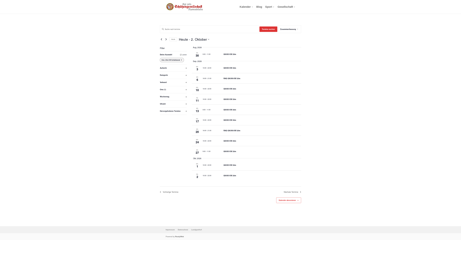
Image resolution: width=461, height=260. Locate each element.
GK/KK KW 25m (230, 54)
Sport (268, 7)
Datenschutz (183, 230)
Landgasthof (196, 230)
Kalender (245, 7)
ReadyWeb (179, 236)
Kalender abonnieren (287, 200)
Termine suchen (268, 29)
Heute (173, 39)
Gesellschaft (285, 7)
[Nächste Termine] (166, 39)
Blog (259, 7)
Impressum (170, 230)
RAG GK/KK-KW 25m (232, 78)
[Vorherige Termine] (161, 39)
